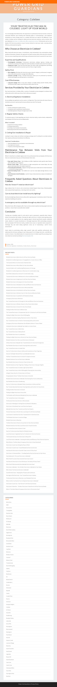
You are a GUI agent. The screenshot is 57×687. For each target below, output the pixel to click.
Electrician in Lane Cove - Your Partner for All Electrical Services (21, 483)
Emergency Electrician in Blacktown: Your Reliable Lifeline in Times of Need (24, 323)
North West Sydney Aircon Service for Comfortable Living (19, 273)
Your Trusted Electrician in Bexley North (15, 331)
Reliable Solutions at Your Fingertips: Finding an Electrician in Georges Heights (25, 365)
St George (8, 521)
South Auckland (10, 659)
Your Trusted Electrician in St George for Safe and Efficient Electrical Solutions (24, 301)
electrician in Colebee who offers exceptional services (25, 41)
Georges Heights (10, 604)
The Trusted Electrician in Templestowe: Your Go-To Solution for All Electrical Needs (26, 312)
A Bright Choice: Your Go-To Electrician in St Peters (18, 373)
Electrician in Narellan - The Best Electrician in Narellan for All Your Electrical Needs (26, 486)
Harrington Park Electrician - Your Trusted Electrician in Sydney (21, 475)
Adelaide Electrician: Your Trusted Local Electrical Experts (19, 409)
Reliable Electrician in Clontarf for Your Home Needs (18, 307)
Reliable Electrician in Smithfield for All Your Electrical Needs (20, 290)
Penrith (8, 637)
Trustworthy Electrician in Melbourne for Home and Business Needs (22, 276)
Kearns (8, 599)
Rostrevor (8, 527)
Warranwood (9, 629)
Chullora (8, 571)
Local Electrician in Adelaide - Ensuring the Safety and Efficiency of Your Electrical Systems (27, 439)
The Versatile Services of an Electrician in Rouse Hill (18, 436)
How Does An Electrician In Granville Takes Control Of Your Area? (21, 450)
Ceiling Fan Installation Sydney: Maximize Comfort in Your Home (21, 318)
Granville (8, 612)
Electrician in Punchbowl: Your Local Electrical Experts (19, 406)
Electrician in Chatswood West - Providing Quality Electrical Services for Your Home (26, 453)
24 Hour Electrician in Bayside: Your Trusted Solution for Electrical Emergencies (25, 342)
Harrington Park (10, 673)
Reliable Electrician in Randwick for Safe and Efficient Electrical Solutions (23, 284)
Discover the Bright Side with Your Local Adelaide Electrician (20, 353)
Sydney (8, 568)
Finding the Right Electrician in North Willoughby (18, 315)
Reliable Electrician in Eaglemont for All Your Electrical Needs (21, 279)
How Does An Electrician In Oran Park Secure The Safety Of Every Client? (23, 461)
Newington (9, 632)
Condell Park (9, 596)
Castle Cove (9, 665)
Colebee (8, 244)
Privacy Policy (35, 684)
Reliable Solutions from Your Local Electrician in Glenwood (20, 340)
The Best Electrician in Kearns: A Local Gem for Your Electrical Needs (22, 423)
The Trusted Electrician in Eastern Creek (15, 428)
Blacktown (8, 574)
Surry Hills (8, 623)
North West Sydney (10, 530)
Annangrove (9, 535)
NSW (12, 244)
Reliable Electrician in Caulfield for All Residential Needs (19, 295)
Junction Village (10, 643)
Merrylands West (10, 541)
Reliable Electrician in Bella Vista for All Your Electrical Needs (20, 257)
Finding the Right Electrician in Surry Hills (16, 392)
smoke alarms (26, 246)
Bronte (8, 585)
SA (6, 576)
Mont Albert (9, 516)
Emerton (8, 601)
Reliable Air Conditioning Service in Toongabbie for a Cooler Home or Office (24, 260)
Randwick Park (9, 538)
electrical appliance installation (15, 246)
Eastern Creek (9, 640)
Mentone (8, 552)
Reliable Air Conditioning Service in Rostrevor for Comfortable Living (22, 271)
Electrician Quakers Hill (27, 236)
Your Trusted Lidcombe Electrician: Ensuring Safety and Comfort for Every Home (25, 387)
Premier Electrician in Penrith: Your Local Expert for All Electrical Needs (23, 411)
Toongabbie (9, 510)
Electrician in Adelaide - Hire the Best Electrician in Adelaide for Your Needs (24, 467)
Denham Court (9, 546)
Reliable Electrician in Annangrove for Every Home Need (19, 282)
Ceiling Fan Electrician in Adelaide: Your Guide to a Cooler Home (21, 326)
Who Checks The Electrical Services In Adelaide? (17, 470)
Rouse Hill (8, 657)
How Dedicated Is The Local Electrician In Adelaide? (18, 456)
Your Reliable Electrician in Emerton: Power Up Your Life (19, 362)
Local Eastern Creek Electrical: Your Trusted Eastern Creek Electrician (22, 414)
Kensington (9, 626)
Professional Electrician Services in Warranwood (17, 400)
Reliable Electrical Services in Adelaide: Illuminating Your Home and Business (24, 378)
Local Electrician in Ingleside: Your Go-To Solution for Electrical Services (23, 434)
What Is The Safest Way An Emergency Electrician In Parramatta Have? (23, 489)
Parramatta (9, 507)
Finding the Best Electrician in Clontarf (15, 389)
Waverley (8, 646)
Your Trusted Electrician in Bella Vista (15, 329)
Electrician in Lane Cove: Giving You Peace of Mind (18, 445)
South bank (9, 651)
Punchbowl (9, 634)
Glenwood (8, 587)
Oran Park (8, 670)
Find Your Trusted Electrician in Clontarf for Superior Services (20, 356)
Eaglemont (9, 532)
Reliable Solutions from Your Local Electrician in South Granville (21, 425)
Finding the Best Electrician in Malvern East (16, 309)
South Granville (10, 648)
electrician (33, 246)
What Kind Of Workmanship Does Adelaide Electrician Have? (20, 464)
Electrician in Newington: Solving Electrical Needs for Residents (21, 403)
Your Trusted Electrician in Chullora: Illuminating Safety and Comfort (22, 320)
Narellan (8, 676)
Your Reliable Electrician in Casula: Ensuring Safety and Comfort (21, 345)
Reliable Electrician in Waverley (13, 420)
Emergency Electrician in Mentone (14, 298)
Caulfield (8, 549)
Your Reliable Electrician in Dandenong (15, 381)
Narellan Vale (9, 513)
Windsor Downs (10, 554)
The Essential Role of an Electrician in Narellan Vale (18, 262)
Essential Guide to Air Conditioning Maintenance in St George (20, 268)
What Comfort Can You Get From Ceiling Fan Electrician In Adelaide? (22, 481)
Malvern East (9, 560)
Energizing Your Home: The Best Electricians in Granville (19, 376)
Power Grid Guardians (12, 2)
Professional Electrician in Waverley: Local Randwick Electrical (21, 478)
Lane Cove (8, 662)
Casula (7, 593)
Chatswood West (10, 668)
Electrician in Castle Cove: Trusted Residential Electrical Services (21, 447)
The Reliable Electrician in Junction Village (16, 417)
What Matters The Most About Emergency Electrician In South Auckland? (23, 442)
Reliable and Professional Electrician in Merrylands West (19, 287)
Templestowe (9, 563)
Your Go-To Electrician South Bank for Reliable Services (19, 431)
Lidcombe (8, 621)
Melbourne (8, 518)
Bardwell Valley (10, 618)
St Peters (8, 610)
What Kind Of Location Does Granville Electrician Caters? (19, 458)
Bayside (8, 590)
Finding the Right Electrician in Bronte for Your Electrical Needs (21, 337)
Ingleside (8, 654)
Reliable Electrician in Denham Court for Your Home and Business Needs (23, 293)
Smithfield (8, 543)
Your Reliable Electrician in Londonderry (15, 334)
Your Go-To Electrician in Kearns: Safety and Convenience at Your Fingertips (24, 351)
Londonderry (9, 582)
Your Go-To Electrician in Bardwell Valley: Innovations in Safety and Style (23, 384)
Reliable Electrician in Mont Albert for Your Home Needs (19, 265)
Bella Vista (8, 502)
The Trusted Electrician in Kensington (15, 398)
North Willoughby (10, 565)
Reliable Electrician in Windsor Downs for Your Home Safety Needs (22, 304)
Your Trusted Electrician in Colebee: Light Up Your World (28, 27)
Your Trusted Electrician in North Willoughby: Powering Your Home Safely (23, 370)
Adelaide (8, 524)
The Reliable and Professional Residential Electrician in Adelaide (21, 395)
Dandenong (9, 615)
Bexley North (9, 579)
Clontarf (8, 557)
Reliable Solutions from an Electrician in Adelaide (18, 359)
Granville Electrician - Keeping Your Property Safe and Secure (20, 472)
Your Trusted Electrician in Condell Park (15, 348)
